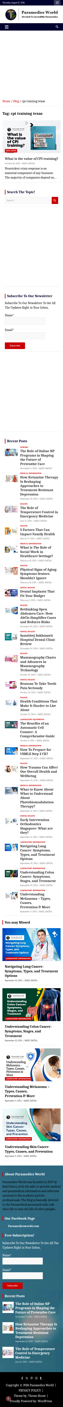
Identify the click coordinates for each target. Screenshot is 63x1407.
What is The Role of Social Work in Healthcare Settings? (36, 551)
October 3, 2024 (27, 740)
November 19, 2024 (29, 648)
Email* (9, 330)
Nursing (24, 447)
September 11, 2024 (28, 811)
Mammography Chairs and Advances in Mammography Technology (38, 663)
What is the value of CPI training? (31, 159)
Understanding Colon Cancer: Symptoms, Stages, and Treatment (38, 876)
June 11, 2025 (26, 520)
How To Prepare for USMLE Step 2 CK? (35, 752)
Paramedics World (42, 1385)
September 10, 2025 (29, 498)
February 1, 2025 (28, 600)
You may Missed (17, 922)
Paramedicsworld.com (23, 1226)
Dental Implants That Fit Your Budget (37, 593)
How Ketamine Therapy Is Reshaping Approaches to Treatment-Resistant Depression (39, 485)
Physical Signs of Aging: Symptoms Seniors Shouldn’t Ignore (38, 573)
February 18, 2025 (28, 560)
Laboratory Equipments (32, 719)
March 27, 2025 (27, 538)
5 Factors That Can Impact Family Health (37, 532)
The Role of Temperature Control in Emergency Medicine (39, 512)
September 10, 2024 (29, 863)
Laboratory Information (32, 842)
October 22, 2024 (28, 674)
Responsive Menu (57, 2)
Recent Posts (17, 441)
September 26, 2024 (29, 780)
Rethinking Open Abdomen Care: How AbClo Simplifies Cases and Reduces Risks (38, 615)
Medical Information (30, 473)
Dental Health (27, 587)
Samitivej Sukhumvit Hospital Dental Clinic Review (37, 639)
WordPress (45, 1401)
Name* (9, 315)
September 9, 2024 (28, 911)
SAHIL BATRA (28, 163)
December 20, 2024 (29, 626)
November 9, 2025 (28, 468)
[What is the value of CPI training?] (31, 136)
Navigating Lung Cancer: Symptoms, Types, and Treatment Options (37, 852)
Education (11, 151)
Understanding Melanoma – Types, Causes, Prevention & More (27, 1091)
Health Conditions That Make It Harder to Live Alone (38, 705)
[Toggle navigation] (6, 27)
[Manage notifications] (8, 1398)
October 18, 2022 (12, 163)
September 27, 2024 (29, 758)
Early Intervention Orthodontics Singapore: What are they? (36, 826)
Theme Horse (37, 1396)
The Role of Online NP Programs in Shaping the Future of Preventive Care (37, 457)
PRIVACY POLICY (30, 1390)
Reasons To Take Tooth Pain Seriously (38, 686)
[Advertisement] (31, 63)
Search (55, 200)
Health (23, 504)
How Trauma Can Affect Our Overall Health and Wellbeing (39, 771)
